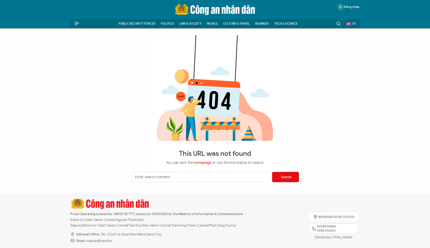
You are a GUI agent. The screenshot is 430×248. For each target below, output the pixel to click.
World (212, 24)
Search (286, 177)
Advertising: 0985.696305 (327, 228)
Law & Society (190, 24)
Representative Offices (336, 217)
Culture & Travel (236, 24)
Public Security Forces (137, 24)
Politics (167, 24)
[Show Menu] (77, 23)
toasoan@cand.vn (99, 241)
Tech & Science (285, 24)
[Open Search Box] (338, 23)
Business (262, 24)
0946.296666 (343, 237)
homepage (202, 162)
